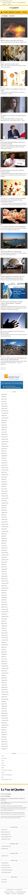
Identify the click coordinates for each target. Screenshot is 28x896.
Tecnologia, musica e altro (6, 779)
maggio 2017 (4, 654)
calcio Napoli (4, 758)
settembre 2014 (4, 725)
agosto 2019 (4, 590)
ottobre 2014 (4, 722)
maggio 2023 (4, 484)
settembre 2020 (4, 559)
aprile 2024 (3, 458)
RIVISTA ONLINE (3, 881)
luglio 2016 (3, 675)
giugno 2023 (4, 481)
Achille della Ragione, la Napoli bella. (11, 251)
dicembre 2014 (4, 718)
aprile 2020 (3, 571)
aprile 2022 (3, 514)
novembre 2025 (4, 413)
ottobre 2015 (4, 696)
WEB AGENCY (21, 893)
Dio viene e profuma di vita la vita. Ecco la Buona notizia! (12, 332)
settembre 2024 (4, 446)
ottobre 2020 (4, 557)
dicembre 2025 (4, 410)
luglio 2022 (3, 507)
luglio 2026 (3, 396)
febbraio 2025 (4, 434)
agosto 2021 (4, 533)
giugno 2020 (4, 566)
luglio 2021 (3, 536)
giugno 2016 (4, 677)
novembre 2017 (4, 640)
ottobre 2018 (4, 614)
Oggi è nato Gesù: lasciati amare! (10, 64)
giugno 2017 (4, 651)
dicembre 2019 (4, 581)
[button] (26, 2)
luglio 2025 (3, 422)
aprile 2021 (3, 543)
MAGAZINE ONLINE (4, 855)
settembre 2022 (4, 503)
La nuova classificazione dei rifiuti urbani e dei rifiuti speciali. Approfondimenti (13, 358)
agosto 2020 (4, 562)
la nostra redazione (21, 2)
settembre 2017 (4, 644)
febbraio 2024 (4, 462)
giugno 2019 (4, 595)
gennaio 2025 (4, 436)
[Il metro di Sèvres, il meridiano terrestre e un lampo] (14, 78)
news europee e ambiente (6, 356)
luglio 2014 (3, 729)
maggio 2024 (4, 455)
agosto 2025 (4, 420)
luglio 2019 (3, 592)
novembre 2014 (4, 720)
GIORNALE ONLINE (4, 829)
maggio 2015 (4, 706)
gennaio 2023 (4, 493)
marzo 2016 (4, 684)
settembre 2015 (4, 699)
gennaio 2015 (4, 715)
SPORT (21, 19)
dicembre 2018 (4, 609)
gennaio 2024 (4, 465)
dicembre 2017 (4, 637)
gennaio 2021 (4, 550)
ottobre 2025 (4, 415)
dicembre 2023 (4, 467)
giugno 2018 (4, 623)
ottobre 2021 (4, 529)
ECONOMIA (5, 16)
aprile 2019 (3, 599)
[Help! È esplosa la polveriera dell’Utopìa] (14, 29)
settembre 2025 (4, 417)
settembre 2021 (4, 531)
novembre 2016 (4, 668)
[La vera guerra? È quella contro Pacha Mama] (14, 215)
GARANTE (8, 893)
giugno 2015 (4, 703)
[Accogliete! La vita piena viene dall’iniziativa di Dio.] (14, 104)
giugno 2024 (4, 453)
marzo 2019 (4, 602)
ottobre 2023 (4, 472)
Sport (2, 777)
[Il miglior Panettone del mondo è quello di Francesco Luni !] (14, 159)
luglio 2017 (3, 649)
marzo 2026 (4, 403)
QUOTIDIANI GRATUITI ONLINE (6, 846)
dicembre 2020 (4, 552)
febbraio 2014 (4, 741)
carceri (2, 760)
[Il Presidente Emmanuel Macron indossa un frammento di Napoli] (14, 131)
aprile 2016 (3, 682)
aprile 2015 (3, 708)
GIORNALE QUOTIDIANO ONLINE (6, 836)
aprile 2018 (3, 628)
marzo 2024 (4, 460)
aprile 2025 (3, 429)
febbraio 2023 (4, 491)
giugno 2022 (4, 510)
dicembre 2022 (4, 495)
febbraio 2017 (4, 661)
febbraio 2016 (4, 687)
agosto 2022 (4, 505)
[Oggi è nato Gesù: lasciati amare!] (14, 53)
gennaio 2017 (4, 663)
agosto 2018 (4, 618)
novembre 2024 (4, 441)
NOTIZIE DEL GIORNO (4, 862)
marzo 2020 (4, 573)
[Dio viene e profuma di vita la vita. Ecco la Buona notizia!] (14, 320)
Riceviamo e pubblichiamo (6, 274)
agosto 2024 (4, 448)
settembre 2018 (4, 616)
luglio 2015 (3, 701)
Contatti (9, 4)
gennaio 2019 (4, 607)
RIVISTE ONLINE (3, 879)
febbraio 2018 (4, 632)
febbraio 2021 (4, 547)
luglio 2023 (3, 479)
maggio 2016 (4, 680)
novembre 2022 (4, 498)
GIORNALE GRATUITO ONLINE (5, 834)
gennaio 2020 (4, 578)
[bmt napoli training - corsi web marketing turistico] (12, 380)
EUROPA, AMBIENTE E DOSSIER (12, 12)
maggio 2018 (4, 625)
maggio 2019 (4, 597)
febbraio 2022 (4, 519)
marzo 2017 (4, 658)
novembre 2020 (4, 555)
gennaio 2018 (4, 635)
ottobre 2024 (4, 443)
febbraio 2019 (4, 604)
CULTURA (11, 16)
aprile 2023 (3, 486)
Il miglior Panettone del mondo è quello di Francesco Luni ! (12, 171)
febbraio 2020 (4, 576)
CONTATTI (14, 893)
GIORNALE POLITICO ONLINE (5, 839)
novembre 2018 (4, 611)
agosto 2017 (4, 647)
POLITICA (24, 12)
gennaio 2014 (4, 744)
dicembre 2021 (4, 524)
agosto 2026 (4, 394)
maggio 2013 (4, 748)
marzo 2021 (4, 545)
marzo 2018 (4, 630)
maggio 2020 (4, 569)
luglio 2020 (3, 564)
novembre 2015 (4, 694)
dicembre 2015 (4, 692)
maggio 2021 (4, 540)
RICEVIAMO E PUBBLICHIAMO (10, 19)
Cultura (3, 38)
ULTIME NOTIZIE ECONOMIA (6, 867)
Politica (3, 249)
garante (4, 4)
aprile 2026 (3, 401)
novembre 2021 (4, 526)
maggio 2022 (4, 512)
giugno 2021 (4, 538)
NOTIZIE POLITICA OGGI (5, 865)
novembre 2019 (4, 583)
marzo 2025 (4, 432)
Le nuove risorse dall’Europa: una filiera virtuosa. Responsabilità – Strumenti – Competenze (12, 303)
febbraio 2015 (4, 713)
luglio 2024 (3, 451)
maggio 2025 (4, 427)
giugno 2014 (4, 732)
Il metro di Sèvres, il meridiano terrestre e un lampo (13, 89)
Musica (2, 767)
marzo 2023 (4, 488)
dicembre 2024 (4, 439)
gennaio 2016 (4, 689)
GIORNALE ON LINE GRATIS (5, 831)
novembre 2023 (4, 469)
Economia (3, 87)
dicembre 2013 (4, 746)
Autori (13, 2)
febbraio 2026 (4, 406)
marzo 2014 (4, 739)
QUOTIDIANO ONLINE (4, 848)
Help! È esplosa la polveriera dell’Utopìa (12, 40)
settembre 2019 (4, 588)
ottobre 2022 (4, 500)
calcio (2, 756)
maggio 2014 (4, 734)
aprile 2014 (3, 736)
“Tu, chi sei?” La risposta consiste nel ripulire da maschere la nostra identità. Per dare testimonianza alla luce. (13, 199)
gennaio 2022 (4, 521)
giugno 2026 (4, 399)
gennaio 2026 (4, 408)
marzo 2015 (4, 710)
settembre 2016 (4, 673)
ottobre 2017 (4, 642)
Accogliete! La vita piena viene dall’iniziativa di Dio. (13, 116)
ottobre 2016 (4, 670)
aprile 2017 (3, 656)
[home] (2, 12)
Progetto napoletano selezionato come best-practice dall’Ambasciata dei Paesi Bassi (13, 277)
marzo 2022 (4, 517)
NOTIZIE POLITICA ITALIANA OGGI (6, 869)
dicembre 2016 (4, 666)
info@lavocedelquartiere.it (8, 808)
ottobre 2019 (4, 585)
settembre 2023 (4, 474)
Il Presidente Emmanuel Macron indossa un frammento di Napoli (13, 143)
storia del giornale (6, 2)
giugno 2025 (4, 425)
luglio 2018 (3, 621)
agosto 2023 (4, 477)
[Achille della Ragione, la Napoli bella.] (14, 240)
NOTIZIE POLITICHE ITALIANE (6, 872)
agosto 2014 (4, 727)
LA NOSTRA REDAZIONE (21, 892)
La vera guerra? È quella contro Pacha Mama (13, 226)
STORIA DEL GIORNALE (9, 892)
